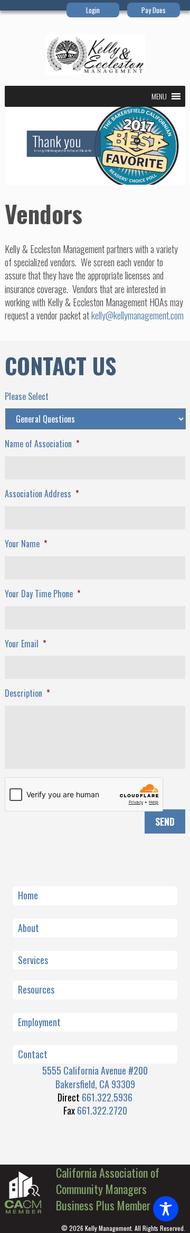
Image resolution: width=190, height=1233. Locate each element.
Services (33, 960)
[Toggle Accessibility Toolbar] (165, 1208)
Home (28, 895)
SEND (165, 821)
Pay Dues (153, 10)
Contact (33, 1054)
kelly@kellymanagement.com (137, 315)
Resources (36, 989)
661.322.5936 (107, 1097)
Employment (39, 1022)
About (28, 928)
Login (93, 10)
